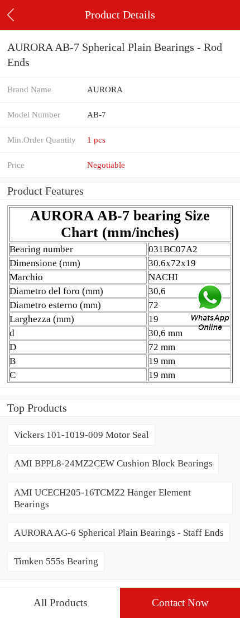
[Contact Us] (211, 309)
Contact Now (180, 602)
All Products (60, 602)
